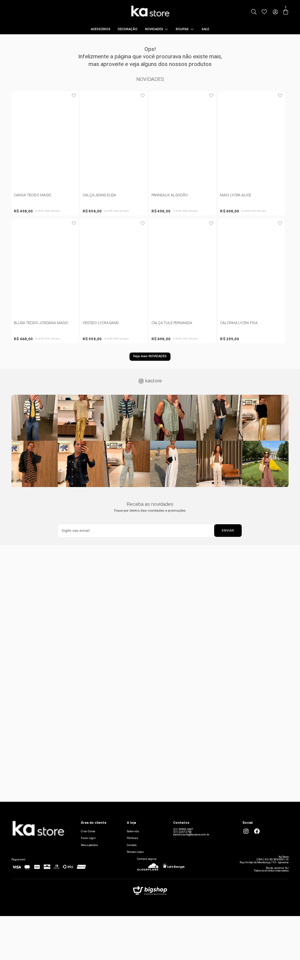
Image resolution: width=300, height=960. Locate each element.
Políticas (132, 838)
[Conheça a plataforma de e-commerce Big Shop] (149, 892)
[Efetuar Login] (275, 12)
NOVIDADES (154, 29)
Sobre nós (133, 831)
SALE (205, 29)
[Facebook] (256, 831)
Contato (132, 845)
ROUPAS (182, 29)
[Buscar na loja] (254, 12)
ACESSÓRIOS (100, 29)
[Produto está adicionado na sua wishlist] (73, 95)
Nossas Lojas (135, 851)
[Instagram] (246, 831)
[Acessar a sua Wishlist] (264, 12)
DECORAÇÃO (127, 29)
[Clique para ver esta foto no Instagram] (34, 418)
